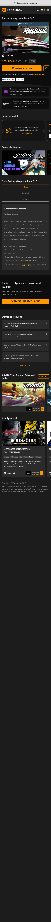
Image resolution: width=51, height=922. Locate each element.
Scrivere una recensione (25, 301)
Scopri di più (22, 106)
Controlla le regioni (39, 74)
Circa (25, 187)
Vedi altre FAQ (26, 365)
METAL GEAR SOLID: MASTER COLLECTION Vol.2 (17, 450)
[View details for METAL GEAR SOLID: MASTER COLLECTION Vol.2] (23, 433)
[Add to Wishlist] (46, 68)
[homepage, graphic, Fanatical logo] (12, 9)
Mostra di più (24, 265)
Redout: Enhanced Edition (19, 91)
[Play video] (23, 162)
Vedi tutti (43, 376)
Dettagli (25, 193)
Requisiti (25, 199)
